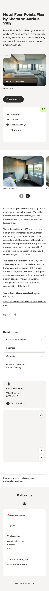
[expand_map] (41, 415)
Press (9, 548)
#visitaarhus (25, 301)
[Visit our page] (24, 503)
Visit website (17, 125)
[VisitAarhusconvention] (16, 515)
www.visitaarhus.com (17, 564)
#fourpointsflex (11, 301)
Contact (11, 544)
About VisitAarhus (15, 541)
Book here (11, 99)
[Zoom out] (41, 458)
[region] (24, 436)
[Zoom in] (41, 450)
